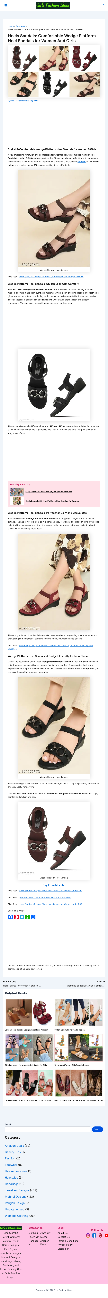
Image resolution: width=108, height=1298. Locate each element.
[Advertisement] (54, 124)
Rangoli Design (15, 1203)
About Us (63, 1232)
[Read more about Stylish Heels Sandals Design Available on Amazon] (29, 1012)
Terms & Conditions (68, 1240)
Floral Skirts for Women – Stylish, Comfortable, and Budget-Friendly (51, 276)
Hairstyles (11, 1177)
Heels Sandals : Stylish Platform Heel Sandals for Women (52, 501)
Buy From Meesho (54, 885)
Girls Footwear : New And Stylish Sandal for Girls (48, 491)
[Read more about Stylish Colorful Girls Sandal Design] (78, 1012)
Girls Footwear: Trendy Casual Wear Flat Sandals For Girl (78, 1100)
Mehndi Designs (15, 1196)
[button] (104, 5)
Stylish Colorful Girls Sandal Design (69, 1030)
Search (8, 1124)
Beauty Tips (13, 1152)
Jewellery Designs (17, 1190)
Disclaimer (63, 1248)
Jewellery (45, 1232)
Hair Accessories (16, 1171)
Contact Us (64, 1236)
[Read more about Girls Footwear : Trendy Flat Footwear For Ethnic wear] (29, 1083)
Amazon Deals (14, 1145)
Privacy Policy (65, 1244)
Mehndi (44, 1236)
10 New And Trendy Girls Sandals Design (71, 1065)
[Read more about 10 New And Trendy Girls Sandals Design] (78, 1047)
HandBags (11, 1184)
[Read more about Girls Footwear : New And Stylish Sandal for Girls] (29, 1047)
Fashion (10, 1158)
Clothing (33, 1232)
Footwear (11, 1165)
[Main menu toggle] (6, 5)
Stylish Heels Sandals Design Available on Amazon (26, 1030)
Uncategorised (14, 1209)
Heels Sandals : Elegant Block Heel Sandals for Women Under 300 (50, 890)
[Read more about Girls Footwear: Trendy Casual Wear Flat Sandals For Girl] (78, 1083)
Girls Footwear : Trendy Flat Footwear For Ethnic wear (45, 897)
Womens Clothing (16, 1215)
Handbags (34, 1242)
